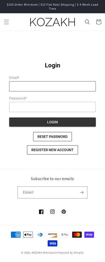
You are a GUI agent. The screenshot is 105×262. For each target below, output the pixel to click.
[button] (6, 22)
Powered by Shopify (71, 252)
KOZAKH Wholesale (44, 252)
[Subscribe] (81, 192)
